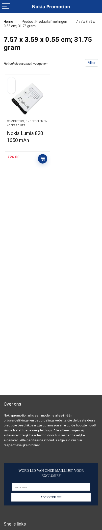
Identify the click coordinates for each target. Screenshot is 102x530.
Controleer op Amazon (42, 159)
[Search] (94, 6)
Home (8, 22)
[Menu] (6, 6)
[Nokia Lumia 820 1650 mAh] (27, 99)
